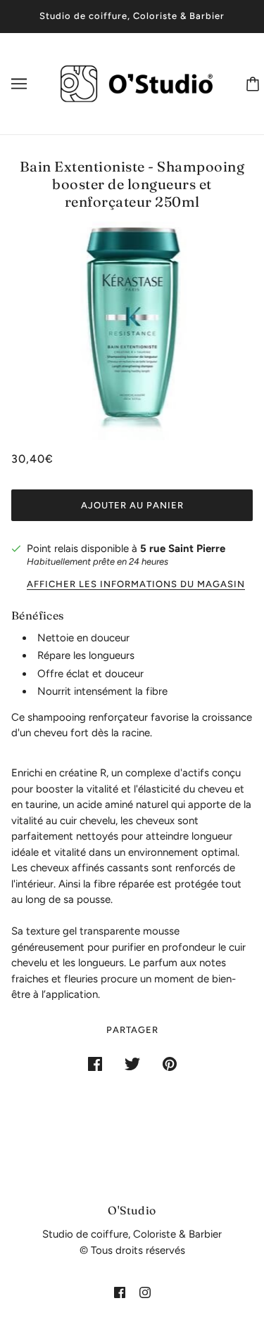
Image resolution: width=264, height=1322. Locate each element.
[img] (119, 1292)
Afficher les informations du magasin (136, 584)
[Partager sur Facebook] (95, 1063)
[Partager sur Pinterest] (169, 1063)
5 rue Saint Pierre (182, 548)
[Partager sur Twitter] (132, 1063)
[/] (136, 82)
